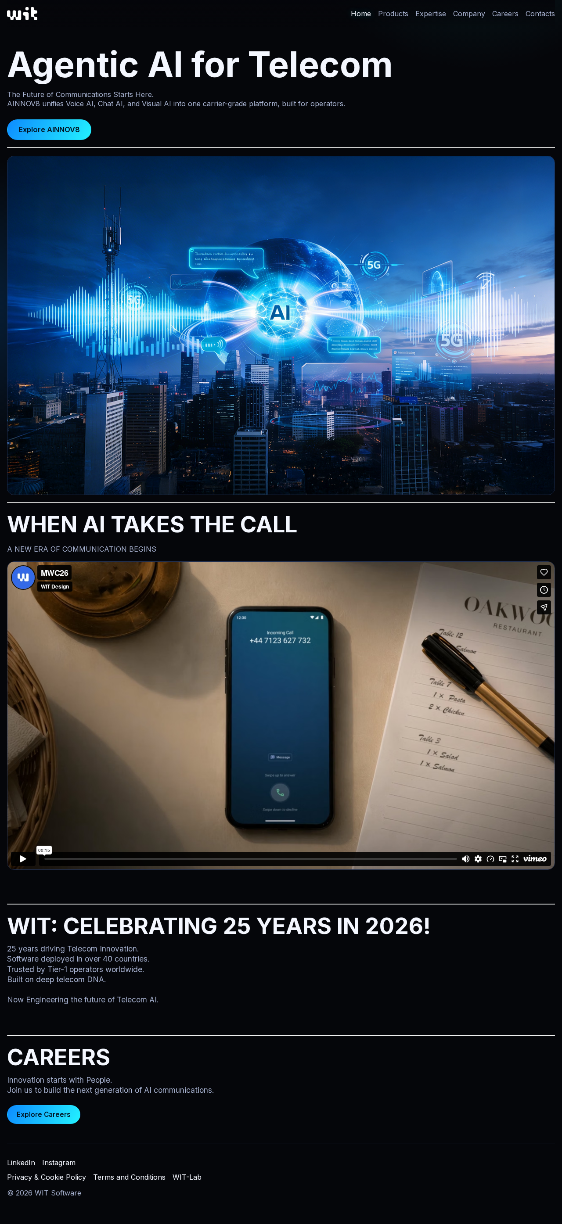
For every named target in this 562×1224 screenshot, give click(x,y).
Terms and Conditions (129, 1177)
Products (393, 13)
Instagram (59, 1162)
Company (469, 13)
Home (361, 13)
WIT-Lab (187, 1177)
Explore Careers (44, 1114)
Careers (505, 13)
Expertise (430, 13)
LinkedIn (21, 1162)
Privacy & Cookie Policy (46, 1177)
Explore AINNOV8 (49, 129)
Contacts (540, 13)
